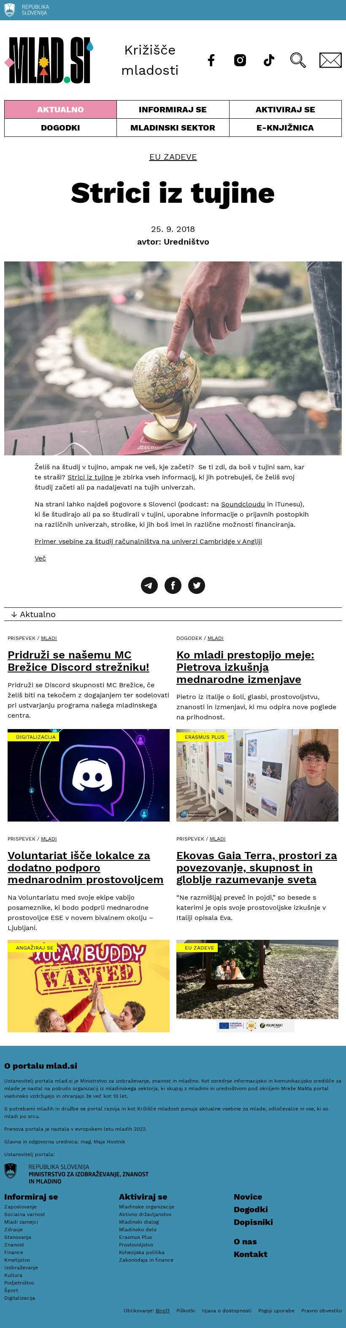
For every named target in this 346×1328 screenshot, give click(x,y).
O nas (245, 1241)
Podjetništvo (19, 1283)
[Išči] (298, 60)
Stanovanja (17, 1237)
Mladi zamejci (21, 1222)
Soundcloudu (243, 504)
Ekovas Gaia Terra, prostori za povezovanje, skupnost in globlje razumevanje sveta (256, 867)
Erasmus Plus (204, 737)
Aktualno (62, 111)
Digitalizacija (36, 737)
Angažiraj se (35, 948)
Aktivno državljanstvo (145, 1214)
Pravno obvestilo (321, 1311)
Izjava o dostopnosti (226, 1311)
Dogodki (60, 127)
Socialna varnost (24, 1214)
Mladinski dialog (139, 1222)
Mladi (49, 638)
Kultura (13, 1275)
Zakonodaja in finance (146, 1260)
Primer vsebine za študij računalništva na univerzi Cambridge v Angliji (148, 541)
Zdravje (13, 1230)
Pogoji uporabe (276, 1311)
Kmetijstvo (17, 1260)
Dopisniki (253, 1222)
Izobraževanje (21, 1268)
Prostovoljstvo (136, 1245)
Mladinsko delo (138, 1230)
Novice (248, 1197)
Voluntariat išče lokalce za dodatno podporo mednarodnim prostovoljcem (86, 867)
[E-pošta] (330, 60)
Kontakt (251, 1254)
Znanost (14, 1245)
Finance (13, 1252)
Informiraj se (173, 111)
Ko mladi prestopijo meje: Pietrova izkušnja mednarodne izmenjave (245, 666)
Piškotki (185, 1311)
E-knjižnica (285, 127)
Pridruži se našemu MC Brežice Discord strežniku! (78, 660)
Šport (11, 1290)
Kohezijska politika (142, 1252)
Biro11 (163, 1311)
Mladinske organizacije (146, 1207)
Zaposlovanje (20, 1207)
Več (40, 558)
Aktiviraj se (272, 111)
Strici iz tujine (90, 477)
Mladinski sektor (173, 129)
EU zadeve (173, 157)
